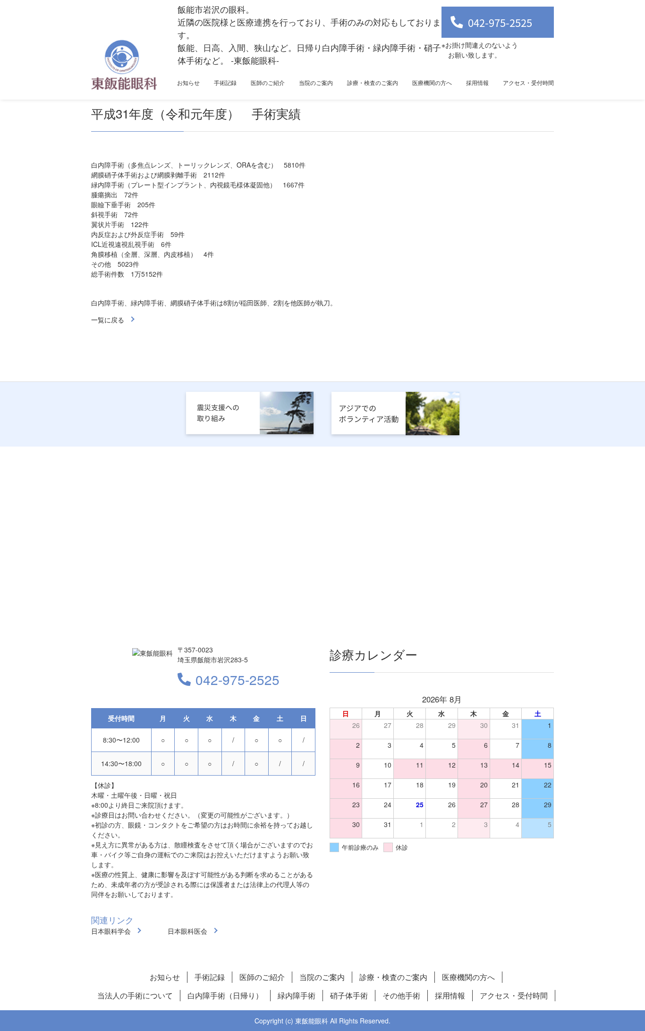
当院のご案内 (316, 82)
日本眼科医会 (187, 931)
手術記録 (225, 82)
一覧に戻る (107, 319)
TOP (603, 994)
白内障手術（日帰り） (225, 995)
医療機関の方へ (432, 82)
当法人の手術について (135, 995)
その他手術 (401, 995)
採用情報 (477, 82)
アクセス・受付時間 (528, 82)
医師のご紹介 (268, 82)
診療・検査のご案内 (372, 82)
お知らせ (188, 82)
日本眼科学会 (111, 931)
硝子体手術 (349, 995)
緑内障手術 (296, 995)
